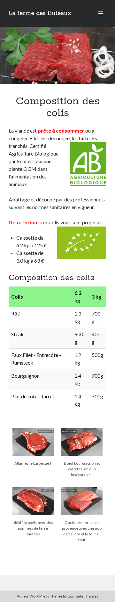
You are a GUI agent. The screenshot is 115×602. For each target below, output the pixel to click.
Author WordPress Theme (39, 596)
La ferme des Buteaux (40, 13)
